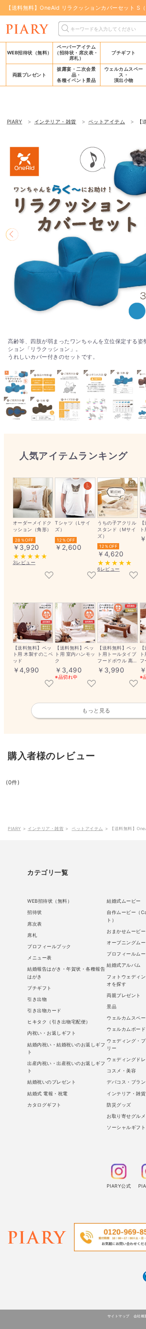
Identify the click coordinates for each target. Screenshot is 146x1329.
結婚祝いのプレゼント (51, 1082)
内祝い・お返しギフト (51, 1033)
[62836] (49, 684)
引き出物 (37, 999)
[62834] (133, 684)
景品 (111, 1006)
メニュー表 (39, 958)
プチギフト (39, 988)
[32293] (91, 576)
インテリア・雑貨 (45, 828)
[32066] (133, 576)
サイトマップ (118, 1316)
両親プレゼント (124, 995)
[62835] (91, 684)
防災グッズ (119, 1105)
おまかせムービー (126, 931)
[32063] (49, 576)
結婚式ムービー (124, 901)
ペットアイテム (87, 828)
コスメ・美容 (121, 1071)
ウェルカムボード (126, 1029)
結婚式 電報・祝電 (47, 1093)
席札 (32, 935)
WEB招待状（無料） (29, 53)
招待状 (34, 912)
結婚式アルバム (124, 965)
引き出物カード (44, 1010)
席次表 (34, 924)
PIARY (14, 828)
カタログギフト (44, 1105)
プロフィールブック (49, 946)
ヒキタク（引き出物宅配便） (59, 1022)
